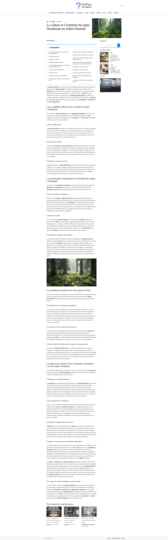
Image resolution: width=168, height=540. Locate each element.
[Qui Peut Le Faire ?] (84, 6)
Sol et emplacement (54, 56)
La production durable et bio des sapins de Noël (59, 79)
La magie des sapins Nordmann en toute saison (83, 80)
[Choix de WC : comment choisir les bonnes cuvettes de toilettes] (89, 512)
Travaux (49, 524)
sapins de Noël (60, 89)
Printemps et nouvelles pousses (80, 67)
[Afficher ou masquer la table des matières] (77, 47)
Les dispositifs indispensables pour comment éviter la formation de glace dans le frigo (110, 86)
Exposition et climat (54, 59)
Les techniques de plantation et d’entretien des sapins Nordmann (59, 66)
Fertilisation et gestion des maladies (58, 75)
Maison (111, 65)
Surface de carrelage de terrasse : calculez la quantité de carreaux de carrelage (53, 520)
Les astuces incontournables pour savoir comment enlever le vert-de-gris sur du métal (115, 58)
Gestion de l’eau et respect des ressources (83, 55)
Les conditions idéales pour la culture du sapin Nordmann (59, 52)
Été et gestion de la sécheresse (80, 70)
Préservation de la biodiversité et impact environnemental (83, 58)
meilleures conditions (78, 113)
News (111, 52)
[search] (120, 6)
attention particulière (77, 95)
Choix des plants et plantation (56, 70)
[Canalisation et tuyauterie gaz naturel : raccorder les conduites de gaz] (71, 512)
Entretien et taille (53, 72)
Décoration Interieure (88, 524)
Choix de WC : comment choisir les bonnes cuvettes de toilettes (89, 520)
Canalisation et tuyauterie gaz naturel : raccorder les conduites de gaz (71, 520)
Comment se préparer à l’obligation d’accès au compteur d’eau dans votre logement (115, 70)
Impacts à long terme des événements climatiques (82, 76)
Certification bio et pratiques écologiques (83, 52)
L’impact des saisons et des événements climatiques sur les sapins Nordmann (82, 63)
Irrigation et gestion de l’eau (56, 62)
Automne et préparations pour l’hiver (82, 72)
